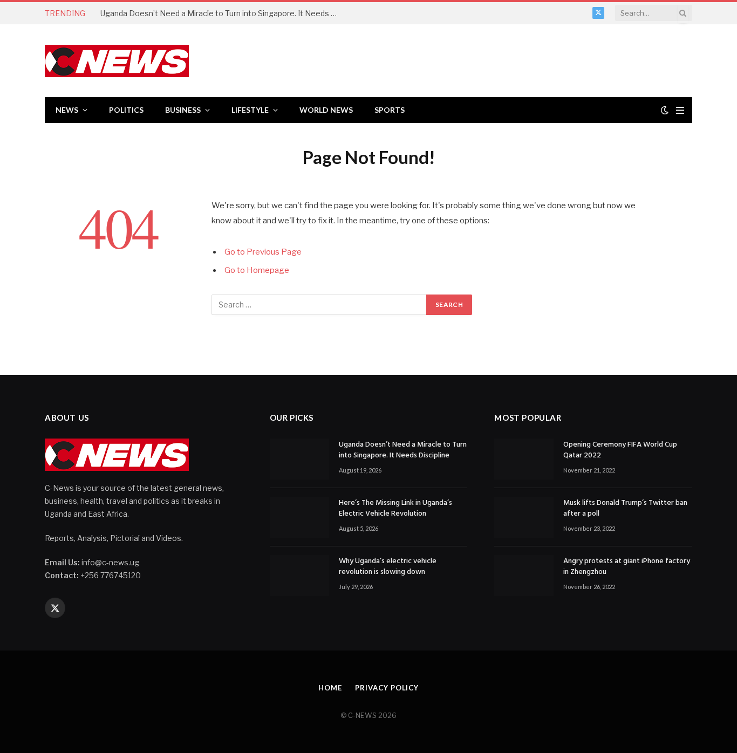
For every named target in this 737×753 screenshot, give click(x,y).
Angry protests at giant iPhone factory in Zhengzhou (626, 567)
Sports (389, 109)
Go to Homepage (256, 270)
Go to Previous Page (263, 252)
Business (183, 109)
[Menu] (680, 110)
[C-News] (117, 61)
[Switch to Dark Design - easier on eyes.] (664, 110)
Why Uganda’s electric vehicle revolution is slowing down (387, 567)
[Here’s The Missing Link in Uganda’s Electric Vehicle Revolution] (299, 517)
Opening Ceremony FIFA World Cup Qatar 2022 (620, 450)
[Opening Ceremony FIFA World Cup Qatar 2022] (524, 459)
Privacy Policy (387, 687)
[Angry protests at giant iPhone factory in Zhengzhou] (524, 575)
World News (326, 109)
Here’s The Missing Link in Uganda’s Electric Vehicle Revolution (395, 508)
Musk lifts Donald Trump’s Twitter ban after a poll (625, 508)
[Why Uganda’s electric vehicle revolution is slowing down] (299, 575)
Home (330, 687)
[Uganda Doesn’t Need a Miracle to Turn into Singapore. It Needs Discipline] (299, 459)
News (67, 109)
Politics (126, 109)
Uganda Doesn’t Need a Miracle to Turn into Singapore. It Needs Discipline (221, 13)
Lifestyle (250, 109)
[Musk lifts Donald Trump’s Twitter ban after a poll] (524, 517)
